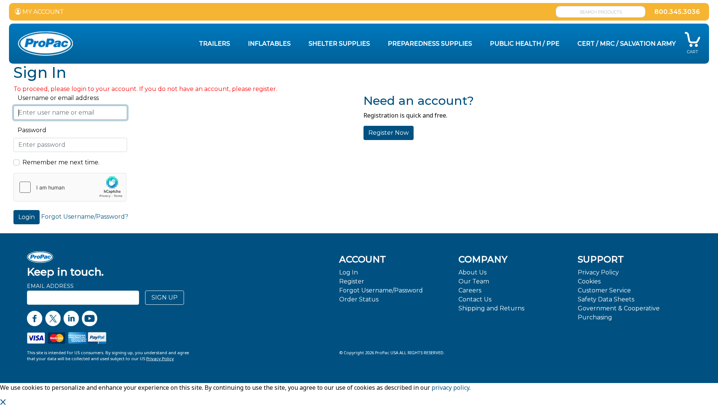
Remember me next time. (60, 162)
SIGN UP (164, 297)
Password (29, 130)
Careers (469, 290)
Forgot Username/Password (381, 290)
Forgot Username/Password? (84, 216)
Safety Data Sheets (606, 299)
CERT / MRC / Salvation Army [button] (626, 43)
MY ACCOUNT (42, 11)
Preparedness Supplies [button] (430, 43)
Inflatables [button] (269, 43)
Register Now (388, 132)
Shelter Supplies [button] (339, 43)
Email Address (50, 286)
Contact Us (474, 299)
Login (26, 217)
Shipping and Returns (491, 308)
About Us (472, 272)
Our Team (473, 281)
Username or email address (56, 97)
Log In (348, 272)
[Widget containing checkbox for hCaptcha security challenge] (69, 187)
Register (351, 281)
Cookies (589, 281)
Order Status (358, 299)
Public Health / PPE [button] (524, 43)
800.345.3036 (677, 11)
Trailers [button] (214, 43)
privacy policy (450, 387)
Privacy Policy (598, 272)
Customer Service (604, 290)
